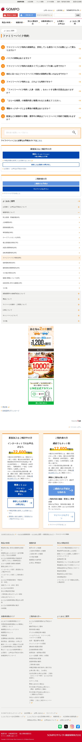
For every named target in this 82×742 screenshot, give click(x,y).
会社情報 (27, 713)
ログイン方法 (33, 681)
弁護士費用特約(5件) (10, 247)
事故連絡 (11, 15)
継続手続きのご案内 (36, 626)
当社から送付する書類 (36, 697)
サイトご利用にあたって (9, 736)
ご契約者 (29, 15)
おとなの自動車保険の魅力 (10, 605)
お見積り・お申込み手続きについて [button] (15, 207)
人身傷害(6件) (7, 222)
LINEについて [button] (7, 310)
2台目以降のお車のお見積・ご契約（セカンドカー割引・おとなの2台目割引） (40, 676)
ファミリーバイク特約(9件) (12, 258)
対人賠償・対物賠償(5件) (11, 217)
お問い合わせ (48, 10)
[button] (6, 22)
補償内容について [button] (9, 212)
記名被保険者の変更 (36, 649)
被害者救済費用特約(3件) (11, 268)
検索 (77, 15)
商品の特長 (5, 543)
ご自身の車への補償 (36, 554)
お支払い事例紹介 (35, 563)
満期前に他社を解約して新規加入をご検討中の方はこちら (21, 518)
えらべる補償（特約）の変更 (39, 655)
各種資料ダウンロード (10, 411)
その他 (5, 288)
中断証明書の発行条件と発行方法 (40, 667)
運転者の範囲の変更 (36, 646)
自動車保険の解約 (35, 661)
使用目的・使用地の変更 (37, 652)
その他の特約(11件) (9, 273)
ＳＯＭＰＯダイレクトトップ (10, 713)
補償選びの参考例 (35, 560)
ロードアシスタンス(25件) (11, 237)
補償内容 (32, 543)
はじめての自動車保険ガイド (10, 621)
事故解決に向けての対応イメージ (68, 565)
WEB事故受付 (61, 577)
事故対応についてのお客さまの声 (68, 562)
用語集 (4, 407)
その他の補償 (33, 557)
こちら (39, 140)
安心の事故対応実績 (8, 591)
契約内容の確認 (34, 629)
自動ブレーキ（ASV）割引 (10, 585)
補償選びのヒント (7, 632)
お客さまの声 (64, 720)
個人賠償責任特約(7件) (10, 242)
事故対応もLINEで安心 (64, 574)
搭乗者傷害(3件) (8, 227)
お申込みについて (50, 720)
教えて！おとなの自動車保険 (10, 649)
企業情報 (59, 10)
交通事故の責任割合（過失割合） (12, 638)
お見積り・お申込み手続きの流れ (15, 169)
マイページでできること (12, 193)
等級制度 (4, 635)
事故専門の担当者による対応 (67, 551)
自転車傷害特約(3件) (10, 253)
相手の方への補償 (35, 548)
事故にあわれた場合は (36, 684)
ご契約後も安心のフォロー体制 (11, 594)
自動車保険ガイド (8, 616)
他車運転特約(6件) (9, 263)
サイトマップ (50, 713)
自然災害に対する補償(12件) (12, 283)
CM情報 (3, 608)
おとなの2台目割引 (7, 588)
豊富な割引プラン (7, 566)
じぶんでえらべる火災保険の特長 (38, 716)
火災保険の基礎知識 (69, 716)
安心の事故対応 (63, 543)
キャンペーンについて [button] (10, 315)
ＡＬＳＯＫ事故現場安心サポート (68, 548)
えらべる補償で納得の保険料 (10, 563)
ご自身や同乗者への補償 (37, 551)
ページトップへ (75, 427)
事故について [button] (7, 299)
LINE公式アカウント (8, 597)
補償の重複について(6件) (11, 278)
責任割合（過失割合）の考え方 (11, 641)
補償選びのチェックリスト (10, 629)
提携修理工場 (61, 559)
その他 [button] (5, 321)
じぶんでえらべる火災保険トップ (12, 716)
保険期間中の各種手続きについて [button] (14, 293)
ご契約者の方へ (35, 616)
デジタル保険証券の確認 (37, 632)
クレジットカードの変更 (37, 643)
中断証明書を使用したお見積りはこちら (17, 160)
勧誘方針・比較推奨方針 (9, 733)
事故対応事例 (61, 571)
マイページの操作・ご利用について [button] (15, 304)
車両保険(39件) (8, 232)
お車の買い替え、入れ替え (38, 670)
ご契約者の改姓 (34, 664)
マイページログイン (44, 15)
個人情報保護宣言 (25, 733)
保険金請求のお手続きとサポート (68, 568)
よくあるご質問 (9, 201)
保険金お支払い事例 (34, 720)
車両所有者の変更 (35, 658)
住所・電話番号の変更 (36, 640)
